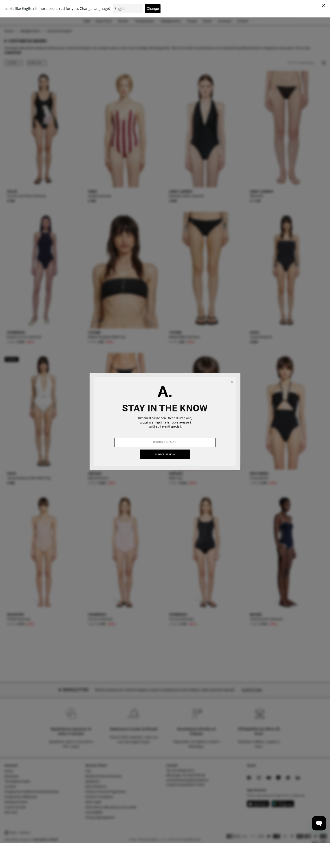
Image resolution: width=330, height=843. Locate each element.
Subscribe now (165, 454)
